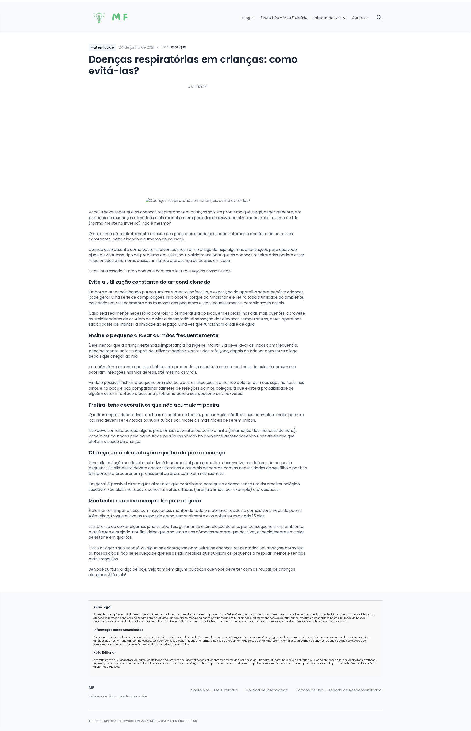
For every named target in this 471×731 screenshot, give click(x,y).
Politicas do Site (328, 17)
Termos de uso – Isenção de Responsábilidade (339, 690)
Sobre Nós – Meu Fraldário (283, 17)
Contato (360, 17)
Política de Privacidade (267, 690)
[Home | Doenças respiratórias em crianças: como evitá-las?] (123, 18)
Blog (246, 17)
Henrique (177, 47)
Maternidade (102, 47)
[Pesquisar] (379, 17)
